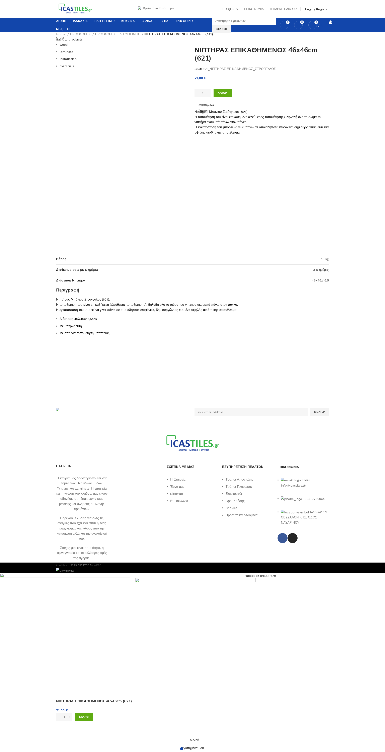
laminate (66, 52)
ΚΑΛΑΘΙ (223, 92)
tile (62, 37)
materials (67, 66)
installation (68, 59)
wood (64, 45)
